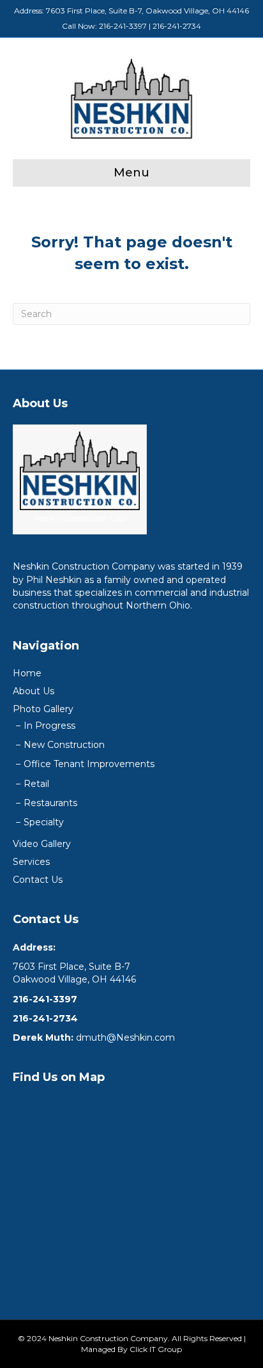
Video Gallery (42, 844)
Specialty (44, 822)
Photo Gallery (43, 709)
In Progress (49, 725)
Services (31, 861)
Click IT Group (156, 1349)
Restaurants (50, 803)
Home (27, 673)
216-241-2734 (177, 26)
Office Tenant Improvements (89, 764)
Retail (36, 783)
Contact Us (38, 879)
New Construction (64, 744)
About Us (33, 691)
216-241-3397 (123, 26)
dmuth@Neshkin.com (125, 1037)
